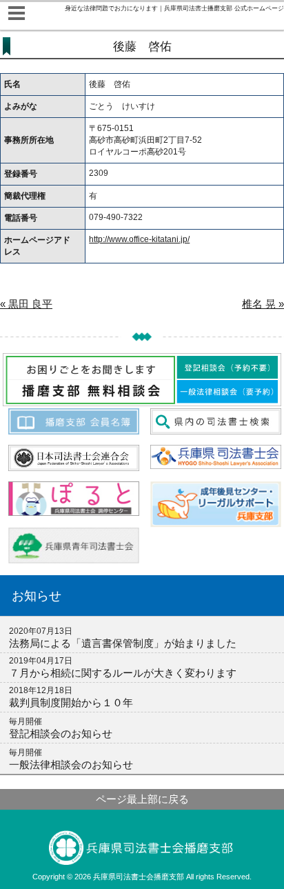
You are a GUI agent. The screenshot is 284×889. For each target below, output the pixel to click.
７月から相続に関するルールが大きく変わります (122, 673)
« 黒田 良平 (26, 304)
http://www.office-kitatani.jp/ (139, 239)
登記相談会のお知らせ (60, 733)
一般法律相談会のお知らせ (71, 764)
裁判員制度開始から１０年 (71, 702)
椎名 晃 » (263, 304)
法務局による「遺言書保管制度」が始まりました (122, 643)
